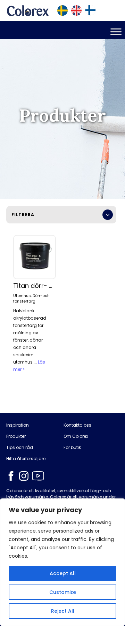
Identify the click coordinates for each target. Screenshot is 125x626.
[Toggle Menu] (116, 31)
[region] (62, 562)
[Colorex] (28, 10)
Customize (62, 592)
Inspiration (17, 425)
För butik (72, 447)
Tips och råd (19, 447)
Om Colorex (76, 436)
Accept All (63, 573)
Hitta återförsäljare (25, 459)
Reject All (62, 611)
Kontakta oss (77, 425)
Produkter (16, 436)
